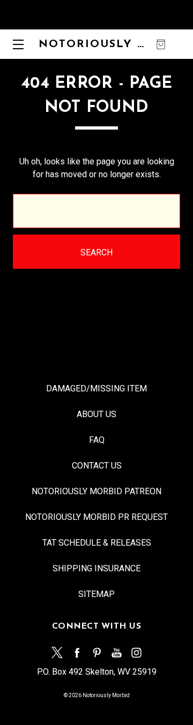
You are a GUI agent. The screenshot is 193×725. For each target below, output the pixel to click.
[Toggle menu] (14, 44)
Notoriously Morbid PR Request (96, 517)
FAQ (97, 440)
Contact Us (97, 465)
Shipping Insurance (96, 568)
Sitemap (96, 594)
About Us (96, 414)
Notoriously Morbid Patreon (96, 491)
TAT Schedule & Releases (96, 543)
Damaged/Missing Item (96, 388)
